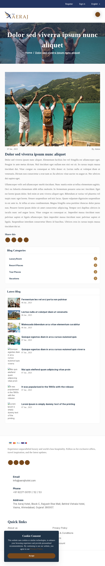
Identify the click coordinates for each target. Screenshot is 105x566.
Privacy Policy (59, 528)
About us (13, 528)
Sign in (82, 4)
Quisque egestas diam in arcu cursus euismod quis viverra (53, 349)
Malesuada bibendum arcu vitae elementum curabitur (50, 324)
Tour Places (15, 272)
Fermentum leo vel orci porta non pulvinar (44, 299)
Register (69, 4)
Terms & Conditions (62, 533)
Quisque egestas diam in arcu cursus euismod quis (49, 337)
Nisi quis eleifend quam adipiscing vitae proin (45, 369)
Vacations (14, 278)
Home (28, 52)
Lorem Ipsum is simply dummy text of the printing (48, 404)
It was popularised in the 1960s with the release (47, 386)
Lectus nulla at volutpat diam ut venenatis (44, 312)
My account (58, 543)
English (94, 4)
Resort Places (16, 265)
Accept (31, 556)
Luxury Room (15, 259)
